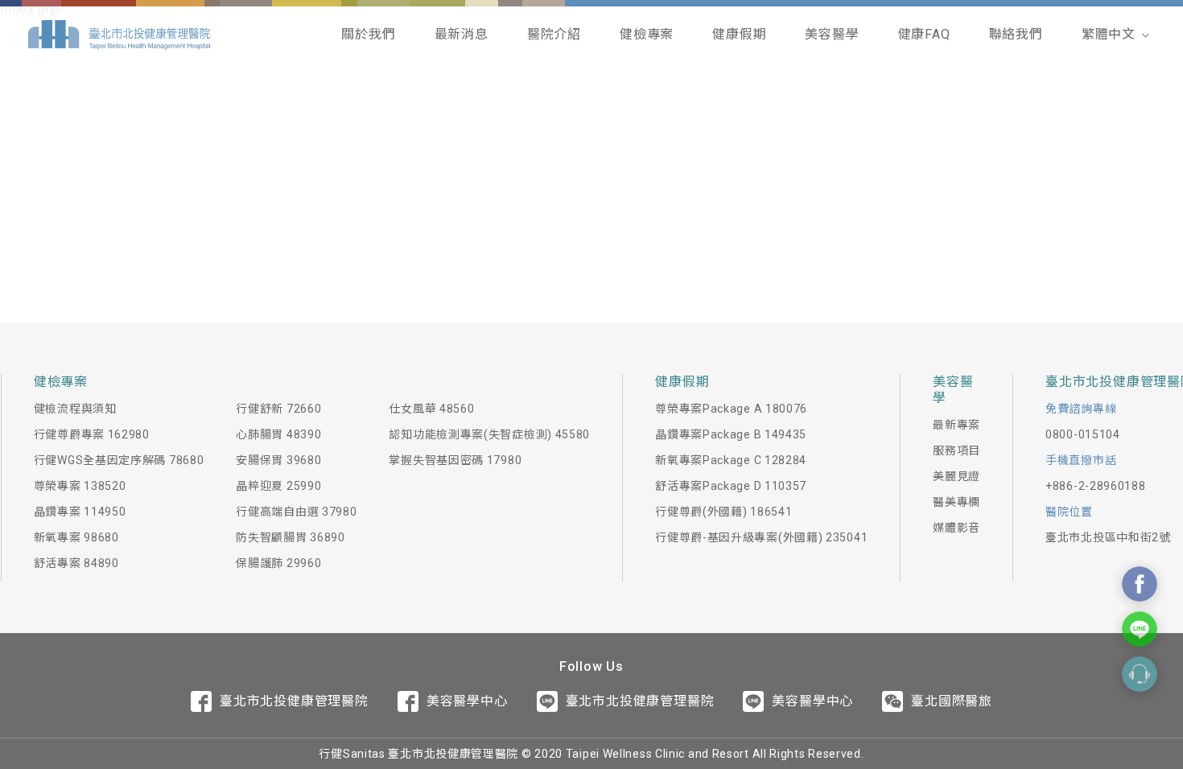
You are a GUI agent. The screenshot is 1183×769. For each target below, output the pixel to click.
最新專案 (956, 424)
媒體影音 (956, 527)
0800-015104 (1082, 434)
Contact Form (1139, 674)
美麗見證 (956, 476)
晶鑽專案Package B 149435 (730, 434)
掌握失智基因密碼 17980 (455, 460)
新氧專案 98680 (76, 537)
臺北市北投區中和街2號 (1108, 537)
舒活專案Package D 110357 (730, 485)
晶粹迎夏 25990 (278, 485)
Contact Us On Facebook (1139, 584)
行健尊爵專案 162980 (92, 434)
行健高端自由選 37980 (296, 511)
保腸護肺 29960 (278, 563)
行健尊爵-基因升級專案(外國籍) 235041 (761, 537)
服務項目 (956, 450)
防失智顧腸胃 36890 (290, 537)
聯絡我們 (1016, 34)
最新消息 (461, 34)
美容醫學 (832, 34)
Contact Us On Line (1139, 629)
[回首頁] (119, 34)
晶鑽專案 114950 (80, 511)
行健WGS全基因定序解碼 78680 (119, 460)
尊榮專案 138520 (80, 485)
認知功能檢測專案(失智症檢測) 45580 (489, 434)
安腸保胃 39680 (278, 460)
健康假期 (739, 34)
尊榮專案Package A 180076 (731, 408)
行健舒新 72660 (278, 408)
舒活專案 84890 (76, 563)
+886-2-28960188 (1095, 485)
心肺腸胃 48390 (278, 434)
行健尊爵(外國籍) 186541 (723, 511)
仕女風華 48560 (431, 408)
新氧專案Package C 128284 (730, 460)
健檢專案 (647, 34)
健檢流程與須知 (75, 408)
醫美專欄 (956, 502)
